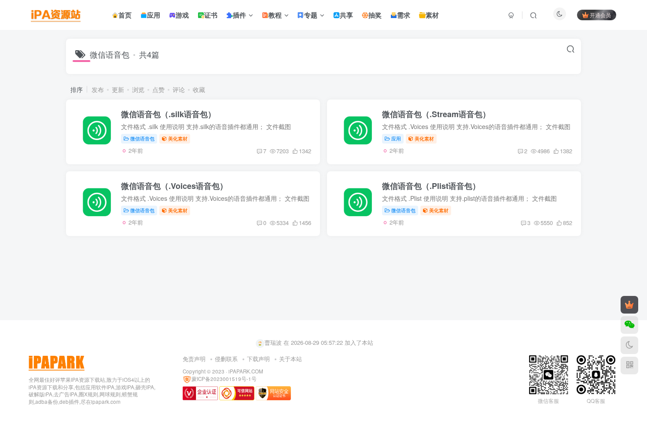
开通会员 (600, 14)
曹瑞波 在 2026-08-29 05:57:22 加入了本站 (319, 342)
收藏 (199, 89)
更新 (118, 89)
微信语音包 (142, 138)
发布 (98, 89)
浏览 (138, 89)
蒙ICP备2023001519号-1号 (224, 378)
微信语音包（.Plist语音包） (431, 186)
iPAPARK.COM (245, 371)
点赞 (158, 89)
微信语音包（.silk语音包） (168, 114)
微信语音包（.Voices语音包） (174, 186)
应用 (396, 138)
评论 (179, 89)
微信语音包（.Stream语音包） (436, 114)
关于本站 (290, 359)
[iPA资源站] (57, 362)
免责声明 (194, 359)
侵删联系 (226, 359)
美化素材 (177, 138)
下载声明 (258, 359)
